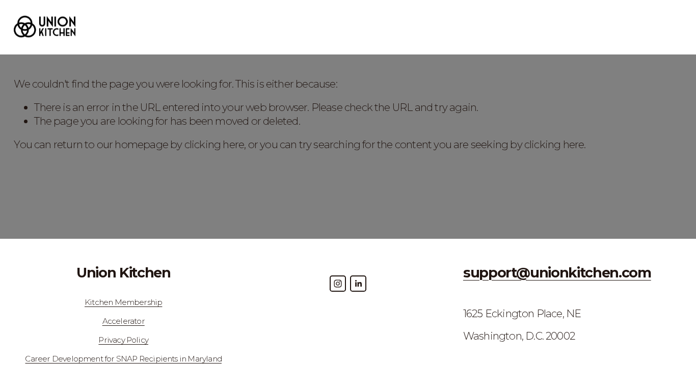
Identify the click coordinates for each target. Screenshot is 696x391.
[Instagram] (338, 283)
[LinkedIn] (358, 283)
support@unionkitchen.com (557, 273)
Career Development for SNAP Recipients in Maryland (123, 359)
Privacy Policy (123, 340)
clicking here (214, 144)
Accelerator (123, 321)
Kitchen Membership (123, 302)
